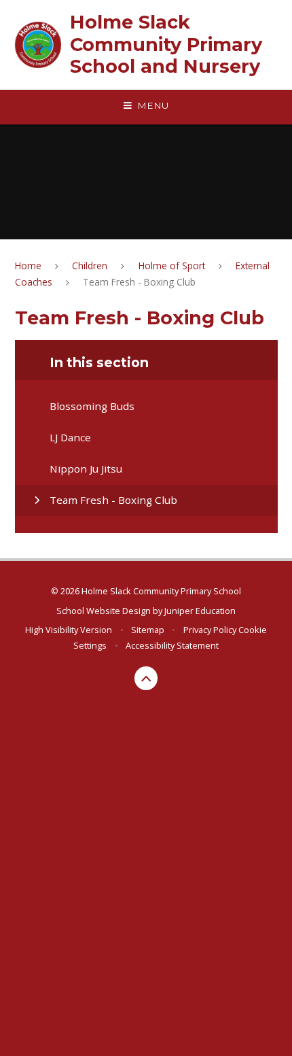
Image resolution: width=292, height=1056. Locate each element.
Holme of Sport (172, 265)
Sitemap (147, 630)
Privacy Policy (209, 630)
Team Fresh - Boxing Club (139, 281)
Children (89, 265)
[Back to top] (146, 678)
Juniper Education (200, 610)
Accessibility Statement (172, 645)
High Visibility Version (68, 630)
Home (28, 265)
